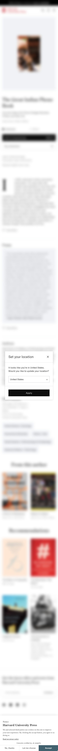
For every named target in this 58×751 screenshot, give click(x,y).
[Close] (48, 357)
